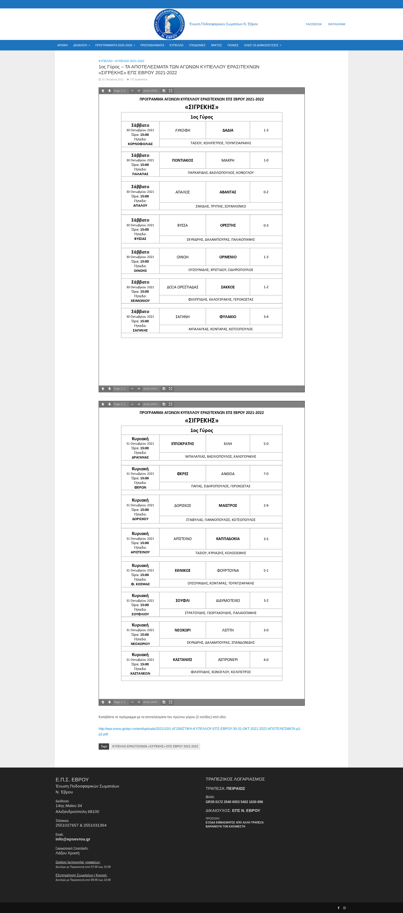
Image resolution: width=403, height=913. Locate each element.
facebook (314, 24)
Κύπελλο (106, 61)
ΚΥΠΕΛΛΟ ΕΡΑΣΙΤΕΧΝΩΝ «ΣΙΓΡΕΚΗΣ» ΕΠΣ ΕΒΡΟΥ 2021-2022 (155, 746)
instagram (336, 24)
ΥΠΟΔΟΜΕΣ (197, 45)
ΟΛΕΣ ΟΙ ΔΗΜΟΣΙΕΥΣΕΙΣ (261, 45)
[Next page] (109, 91)
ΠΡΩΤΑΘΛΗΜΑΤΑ (152, 45)
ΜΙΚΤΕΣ (216, 45)
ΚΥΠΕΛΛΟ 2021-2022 (129, 61)
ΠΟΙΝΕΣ (233, 45)
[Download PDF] (164, 91)
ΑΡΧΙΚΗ (62, 45)
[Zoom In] (139, 91)
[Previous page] (103, 91)
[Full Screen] (170, 91)
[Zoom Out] (132, 91)
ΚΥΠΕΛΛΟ (176, 45)
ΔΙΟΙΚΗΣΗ (80, 45)
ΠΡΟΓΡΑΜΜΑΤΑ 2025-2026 (113, 45)
